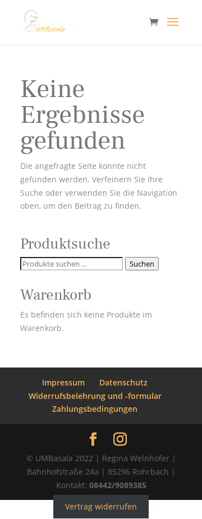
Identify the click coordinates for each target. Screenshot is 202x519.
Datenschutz (123, 382)
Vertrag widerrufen (101, 506)
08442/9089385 (117, 485)
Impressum (63, 382)
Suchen (142, 264)
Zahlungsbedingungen (94, 408)
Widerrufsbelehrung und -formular (95, 396)
